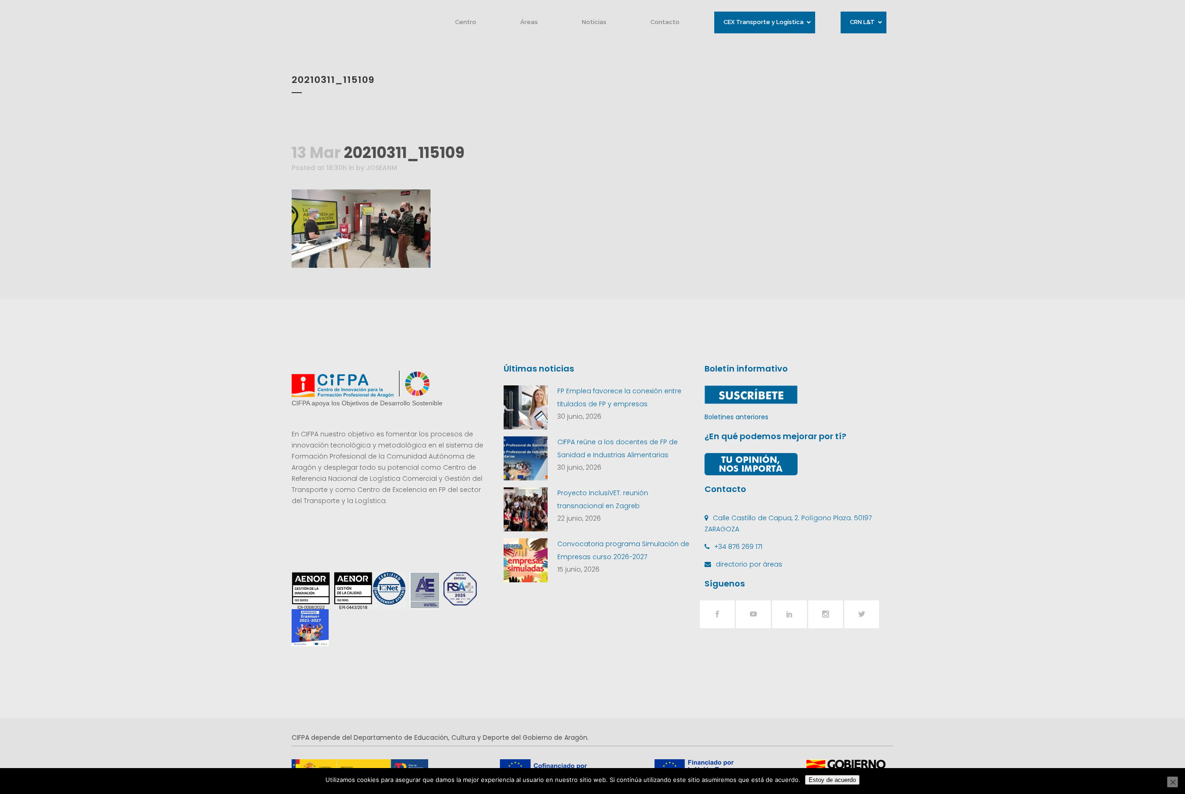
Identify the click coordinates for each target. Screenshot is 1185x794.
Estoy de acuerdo (832, 779)
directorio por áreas (749, 564)
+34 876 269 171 (738, 546)
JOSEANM (381, 167)
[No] (1172, 782)
